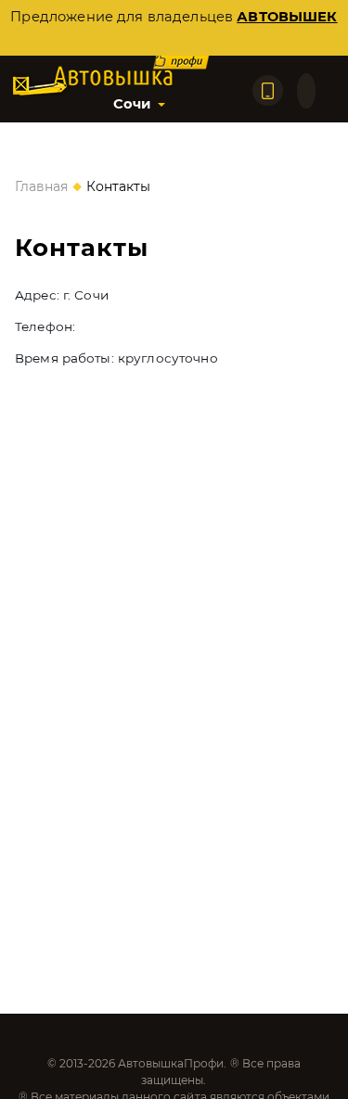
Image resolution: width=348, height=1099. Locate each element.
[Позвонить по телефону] (267, 90)
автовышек (287, 16)
